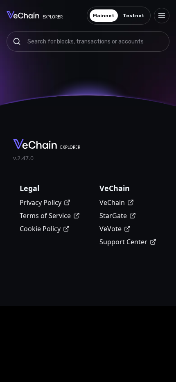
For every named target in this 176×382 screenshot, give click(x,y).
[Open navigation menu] (161, 15)
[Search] (17, 41)
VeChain (112, 202)
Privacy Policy (40, 202)
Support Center (123, 241)
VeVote (110, 228)
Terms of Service (45, 215)
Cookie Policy (40, 228)
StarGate (113, 215)
